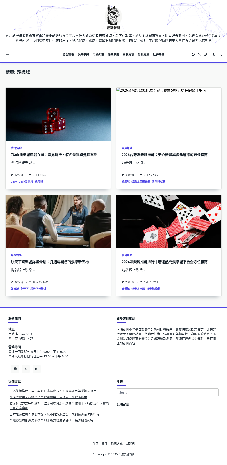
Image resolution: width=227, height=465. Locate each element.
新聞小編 (19, 175)
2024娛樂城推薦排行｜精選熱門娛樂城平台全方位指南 (165, 261)
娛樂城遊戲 (153, 289)
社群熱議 (158, 54)
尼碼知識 (98, 54)
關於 (105, 443)
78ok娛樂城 (26, 181)
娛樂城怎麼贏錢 (140, 181)
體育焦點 (113, 54)
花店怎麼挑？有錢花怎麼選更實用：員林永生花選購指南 (48, 397)
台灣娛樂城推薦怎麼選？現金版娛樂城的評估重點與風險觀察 (51, 420)
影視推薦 (143, 54)
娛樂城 (39, 181)
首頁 (95, 443)
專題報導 (128, 54)
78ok (14, 181)
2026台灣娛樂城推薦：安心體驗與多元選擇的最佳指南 (165, 154)
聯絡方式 (117, 443)
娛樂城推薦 (158, 181)
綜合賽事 (68, 54)
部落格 (130, 443)
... (34, 162)
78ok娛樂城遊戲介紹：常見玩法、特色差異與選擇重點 (54, 154)
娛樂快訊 (83, 54)
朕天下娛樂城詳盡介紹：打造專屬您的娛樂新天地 (50, 261)
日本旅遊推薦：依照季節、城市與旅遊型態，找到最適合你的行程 (55, 414)
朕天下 (25, 289)
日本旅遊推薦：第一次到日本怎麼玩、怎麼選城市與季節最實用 (53, 391)
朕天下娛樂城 (38, 289)
